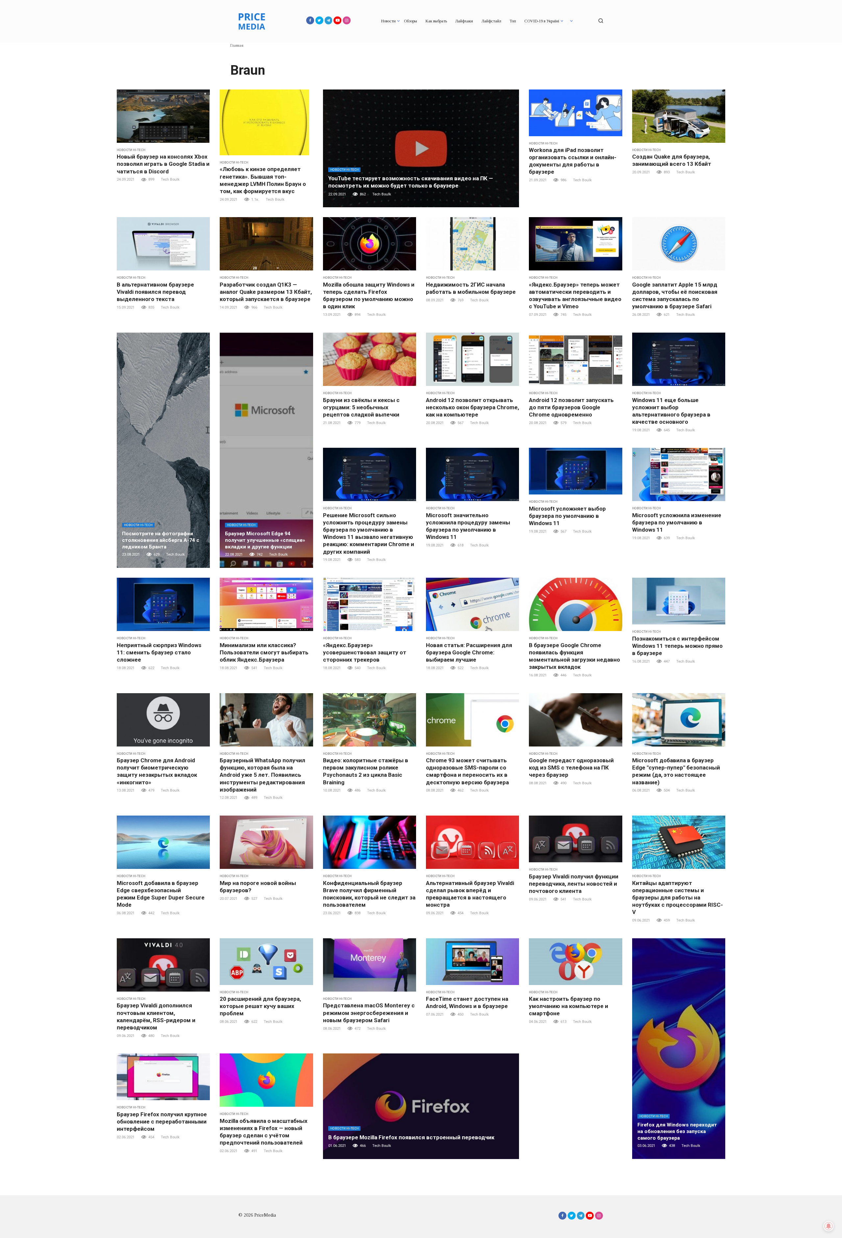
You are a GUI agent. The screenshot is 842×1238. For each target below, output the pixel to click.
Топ (512, 21)
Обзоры (410, 21)
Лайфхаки (464, 21)
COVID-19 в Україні (541, 21)
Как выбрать (436, 21)
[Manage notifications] (828, 1226)
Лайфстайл (491, 21)
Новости (388, 21)
